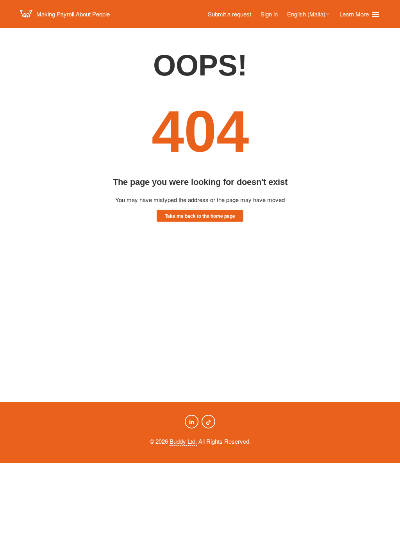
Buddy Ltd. (183, 441)
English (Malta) (306, 14)
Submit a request (229, 14)
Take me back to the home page (200, 215)
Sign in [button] (269, 14)
